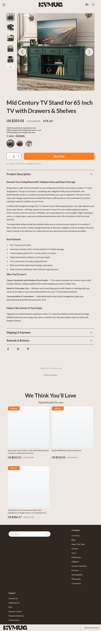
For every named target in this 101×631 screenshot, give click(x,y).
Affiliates (75, 562)
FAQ (10, 607)
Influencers (76, 557)
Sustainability (77, 575)
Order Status (14, 620)
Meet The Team (78, 544)
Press (74, 553)
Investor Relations (79, 566)
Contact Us (13, 598)
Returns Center (15, 611)
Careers (75, 548)
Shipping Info (14, 603)
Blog (73, 540)
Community (76, 583)
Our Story (76, 535)
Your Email (15, 534)
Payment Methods (16, 616)
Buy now (59, 156)
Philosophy (76, 579)
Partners (75, 570)
